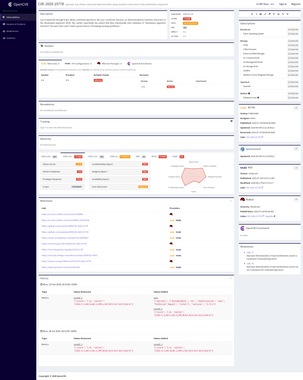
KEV (140, 156)
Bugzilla (269, 216)
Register (296, 4)
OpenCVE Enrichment (141, 63)
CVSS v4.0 (48, 156)
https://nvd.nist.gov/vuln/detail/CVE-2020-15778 (64, 243)
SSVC (178, 156)
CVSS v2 (119, 156)
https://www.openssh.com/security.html (61, 267)
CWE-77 (250, 252)
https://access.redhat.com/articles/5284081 (62, 214)
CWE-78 (250, 263)
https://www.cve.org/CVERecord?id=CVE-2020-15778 (66, 261)
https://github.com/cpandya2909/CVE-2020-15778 (65, 226)
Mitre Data (52, 63)
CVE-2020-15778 (51, 3)
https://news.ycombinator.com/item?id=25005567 (65, 237)
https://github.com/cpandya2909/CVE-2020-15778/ (65, 232)
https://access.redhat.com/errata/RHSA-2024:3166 (65, 220)
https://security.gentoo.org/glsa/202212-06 (62, 249)
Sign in (283, 4)
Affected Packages (110, 63)
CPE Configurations (80, 63)
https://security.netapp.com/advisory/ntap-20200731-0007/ (70, 255)
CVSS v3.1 (72, 156)
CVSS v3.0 (95, 156)
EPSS (159, 156)
